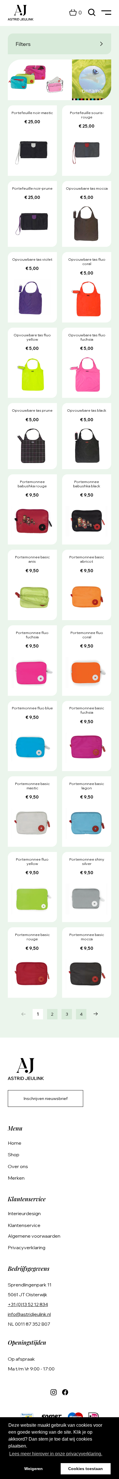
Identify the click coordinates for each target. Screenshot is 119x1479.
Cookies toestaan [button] (85, 1468)
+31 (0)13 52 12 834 (28, 1304)
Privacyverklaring (26, 1247)
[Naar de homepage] (21, 12)
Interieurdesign (24, 1213)
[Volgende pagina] (95, 1014)
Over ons (18, 1166)
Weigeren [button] (33, 1468)
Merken (16, 1178)
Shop (13, 1154)
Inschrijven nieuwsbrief (46, 1098)
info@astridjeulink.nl (29, 1314)
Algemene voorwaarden (34, 1236)
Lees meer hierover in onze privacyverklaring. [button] (55, 1453)
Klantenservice (24, 1225)
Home (14, 1143)
